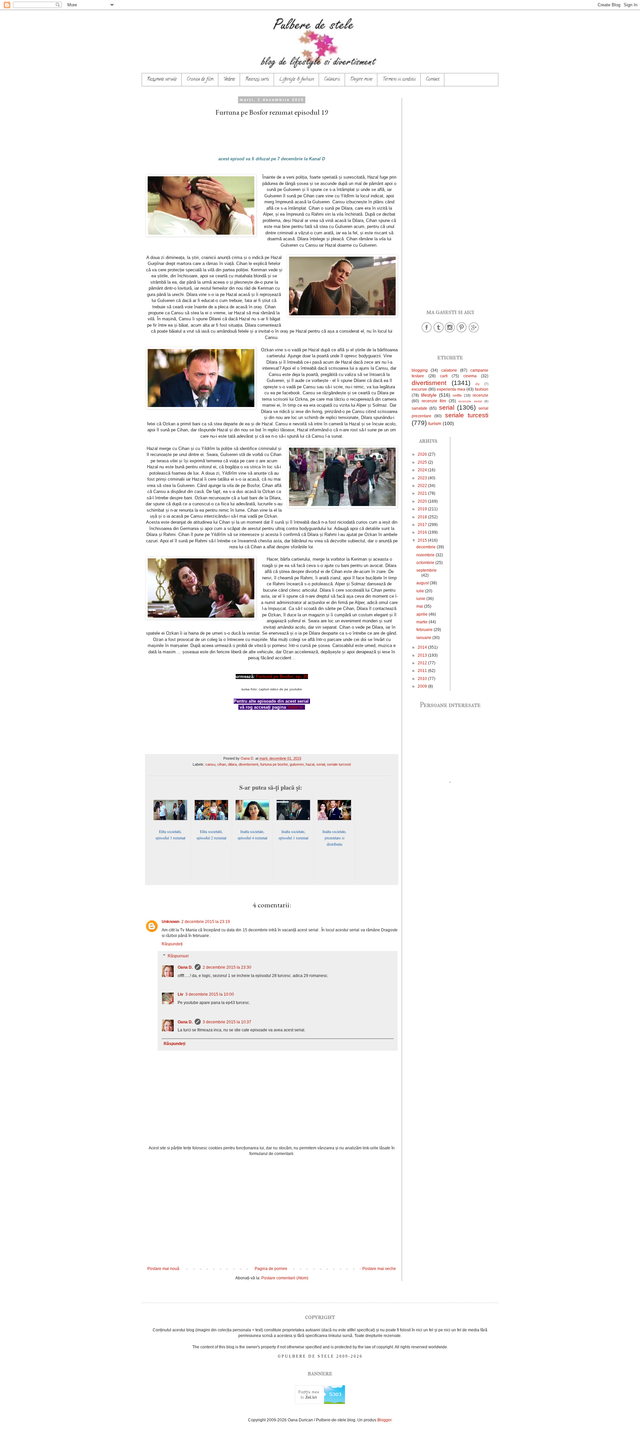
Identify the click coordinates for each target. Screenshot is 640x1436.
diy (477, 384)
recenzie (480, 395)
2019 (423, 509)
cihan (221, 764)
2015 (423, 540)
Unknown (170, 921)
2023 (423, 478)
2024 (423, 470)
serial (320, 764)
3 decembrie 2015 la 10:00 (209, 994)
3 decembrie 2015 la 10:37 (227, 1022)
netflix (457, 395)
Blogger (384, 1420)
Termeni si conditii (399, 79)
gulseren (297, 764)
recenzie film (434, 401)
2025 (423, 462)
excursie (419, 389)
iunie (421, 598)
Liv (180, 994)
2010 (423, 678)
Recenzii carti (257, 79)
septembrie (426, 570)
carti (444, 376)
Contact (432, 79)
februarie (425, 629)
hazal (310, 764)
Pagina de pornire (271, 1268)
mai (420, 606)
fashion (481, 389)
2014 (423, 647)
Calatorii (332, 79)
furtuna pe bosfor (274, 764)
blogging (420, 370)
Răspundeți (172, 944)
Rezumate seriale (162, 79)
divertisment (248, 764)
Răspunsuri (178, 956)
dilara (232, 764)
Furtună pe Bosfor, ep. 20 (282, 676)
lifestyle (429, 395)
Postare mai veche (379, 1268)
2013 (423, 655)
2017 (423, 524)
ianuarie (424, 637)
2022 (423, 485)
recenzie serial (470, 401)
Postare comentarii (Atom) (284, 1278)
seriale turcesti (339, 764)
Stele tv (294, 707)
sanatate (419, 408)
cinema (470, 376)
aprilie (422, 614)
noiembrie (426, 555)
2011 (423, 670)
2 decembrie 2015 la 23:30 (227, 967)
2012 (423, 663)
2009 (423, 686)
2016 (423, 532)
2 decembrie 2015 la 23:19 (205, 921)
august (423, 583)
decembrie (426, 547)
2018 (423, 517)
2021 (423, 493)
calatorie (449, 370)
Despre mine (361, 79)
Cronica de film (200, 79)
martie (422, 622)
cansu (210, 764)
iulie (420, 591)
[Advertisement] (272, 1211)
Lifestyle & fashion (296, 79)
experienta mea (451, 389)
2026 (423, 454)
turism (434, 423)
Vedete (229, 79)
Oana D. (185, 967)
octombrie (425, 562)
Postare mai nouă (163, 1268)
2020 (423, 501)
